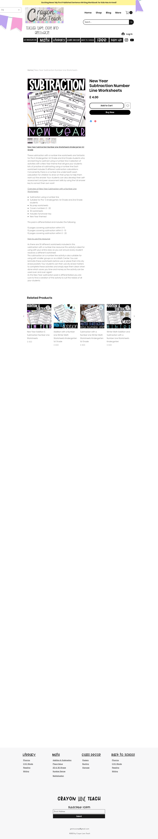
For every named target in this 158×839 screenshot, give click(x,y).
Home (30, 70)
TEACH (93, 798)
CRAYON (68, 798)
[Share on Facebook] (91, 121)
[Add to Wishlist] (128, 106)
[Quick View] (39, 316)
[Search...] (131, 22)
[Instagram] (126, 40)
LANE (82, 799)
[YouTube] (132, 40)
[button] (129, 12)
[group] (79, 325)
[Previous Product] (23, 316)
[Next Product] (134, 316)
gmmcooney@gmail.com (79, 829)
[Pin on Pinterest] (95, 121)
